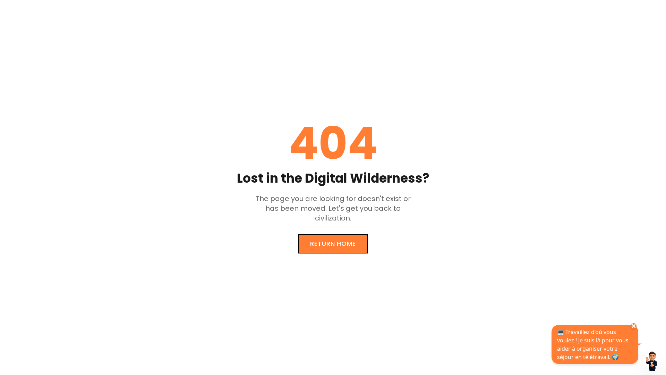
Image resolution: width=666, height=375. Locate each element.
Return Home (333, 243)
